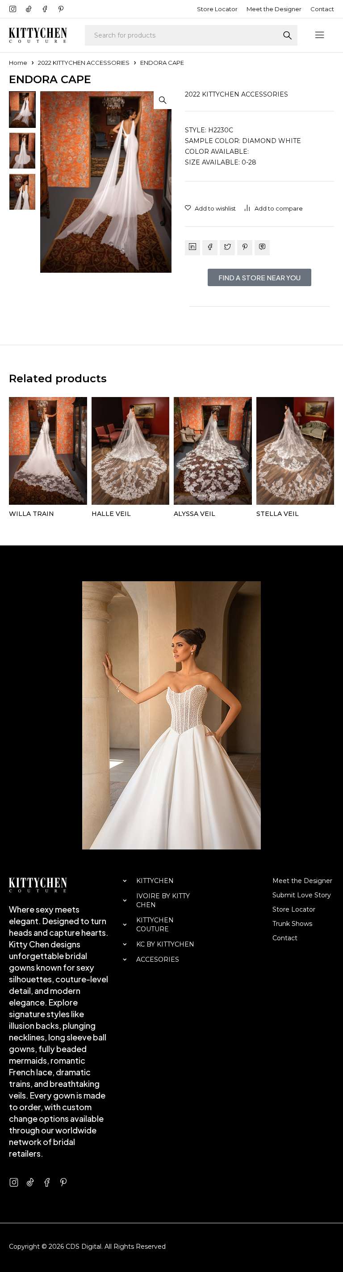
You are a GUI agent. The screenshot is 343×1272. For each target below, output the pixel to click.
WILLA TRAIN (31, 514)
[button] (163, 100)
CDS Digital (83, 1246)
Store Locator (217, 9)
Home (18, 62)
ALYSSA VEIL (194, 514)
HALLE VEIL (111, 514)
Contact (322, 9)
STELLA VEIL (277, 514)
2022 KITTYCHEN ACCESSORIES (84, 62)
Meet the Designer (274, 9)
